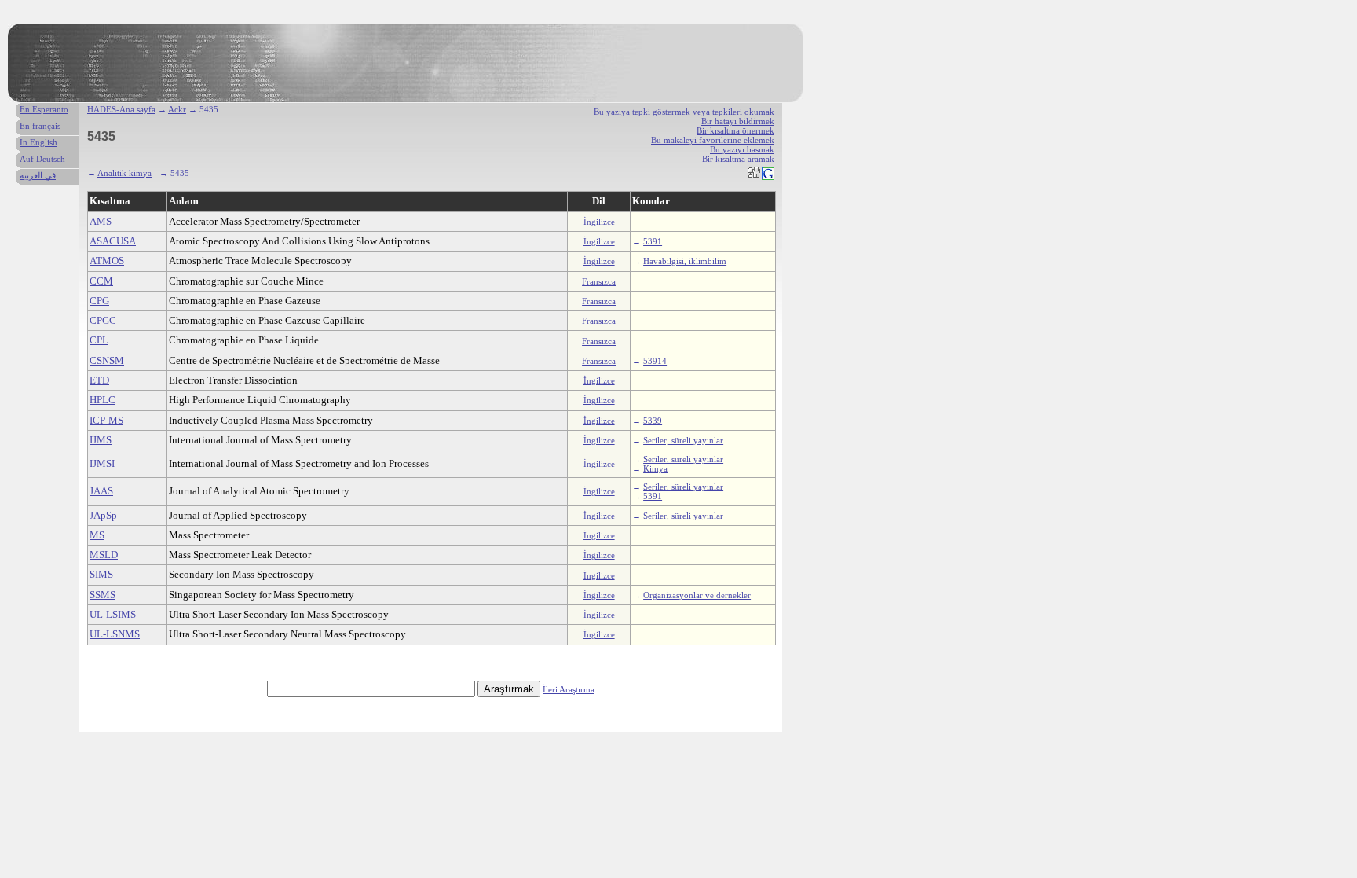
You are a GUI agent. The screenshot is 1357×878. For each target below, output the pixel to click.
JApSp (103, 515)
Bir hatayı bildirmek (737, 121)
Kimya (655, 468)
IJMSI (102, 463)
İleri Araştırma (568, 689)
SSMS (102, 595)
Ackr (177, 109)
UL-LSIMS (113, 614)
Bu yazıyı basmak (742, 149)
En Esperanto (44, 109)
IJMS (101, 440)
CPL (99, 340)
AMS (101, 221)
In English (38, 142)
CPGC (103, 320)
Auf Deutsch (42, 158)
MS (97, 535)
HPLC (102, 400)
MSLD (104, 554)
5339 (652, 420)
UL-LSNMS (115, 634)
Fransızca (599, 281)
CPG (99, 301)
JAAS (101, 491)
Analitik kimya (124, 173)
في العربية (38, 175)
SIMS (101, 574)
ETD (99, 380)
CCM (101, 281)
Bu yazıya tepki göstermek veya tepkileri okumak (684, 111)
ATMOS (107, 260)
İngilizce (599, 221)
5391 (652, 241)
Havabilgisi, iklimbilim (684, 261)
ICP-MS (106, 420)
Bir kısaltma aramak (738, 158)
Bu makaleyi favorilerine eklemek (712, 140)
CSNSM (107, 360)
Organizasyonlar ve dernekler (697, 595)
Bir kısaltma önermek (735, 130)
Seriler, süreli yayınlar (683, 440)
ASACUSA (113, 241)
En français (40, 125)
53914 (655, 361)
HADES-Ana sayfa (121, 109)
